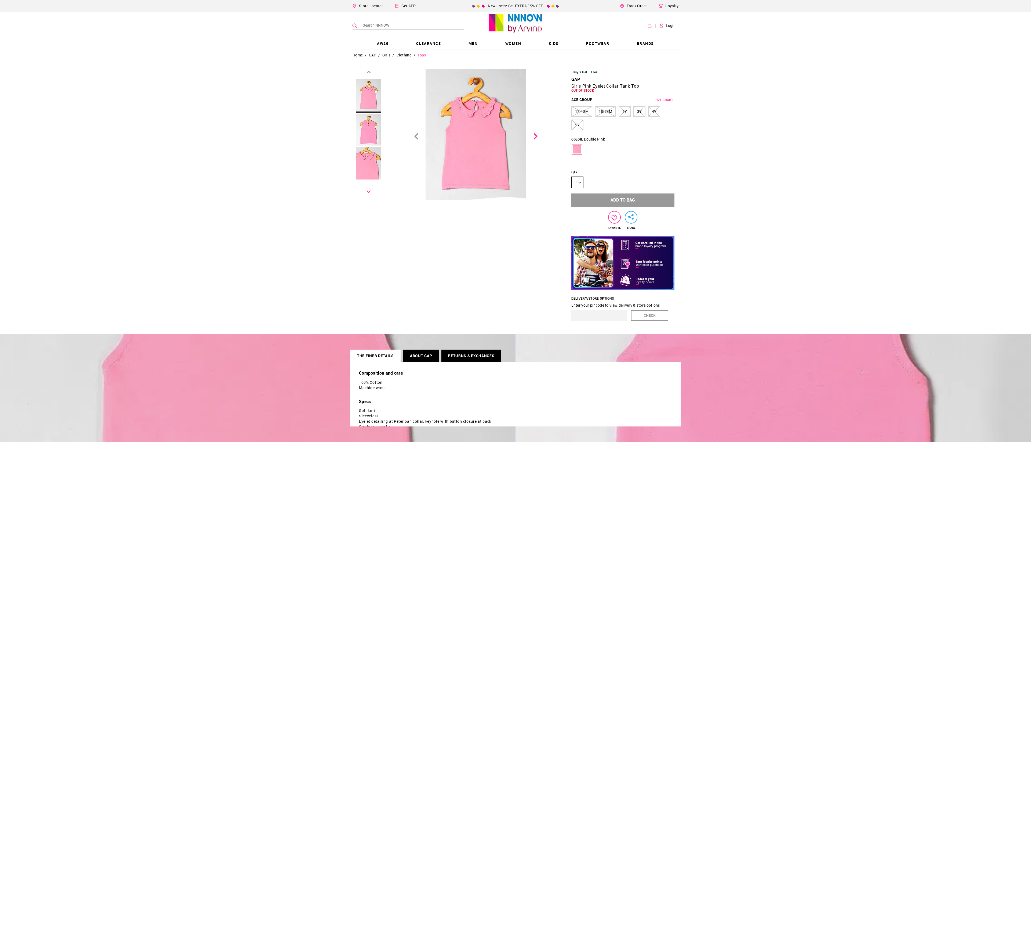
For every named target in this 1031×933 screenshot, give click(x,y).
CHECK (650, 315)
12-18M (582, 111)
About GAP (421, 355)
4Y (654, 111)
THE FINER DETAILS (375, 355)
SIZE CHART (664, 100)
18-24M (605, 111)
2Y (624, 111)
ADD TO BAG (623, 200)
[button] (577, 149)
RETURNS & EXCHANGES (471, 355)
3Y (639, 111)
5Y (577, 124)
